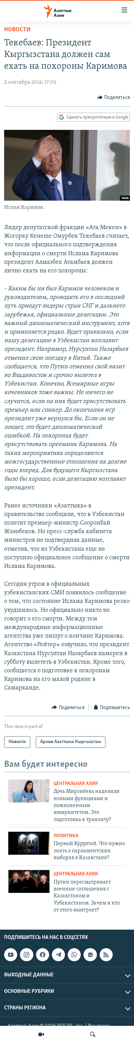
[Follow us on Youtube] (10, 954)
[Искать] (92, 1034)
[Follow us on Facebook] (42, 954)
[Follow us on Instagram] (26, 954)
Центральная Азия (76, 783)
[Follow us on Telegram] (58, 954)
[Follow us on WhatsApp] (74, 954)
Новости (17, 30)
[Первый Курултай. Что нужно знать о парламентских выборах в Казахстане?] (28, 843)
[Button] (113, 97)
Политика (66, 836)
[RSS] (106, 954)
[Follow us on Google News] (90, 954)
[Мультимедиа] (41, 1034)
